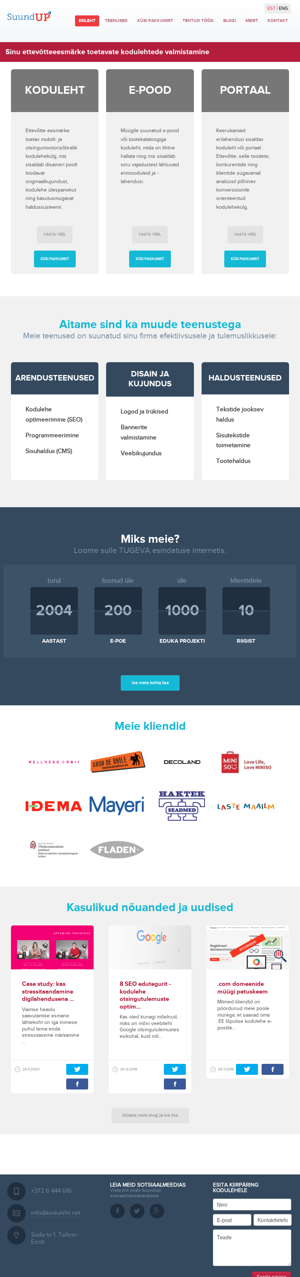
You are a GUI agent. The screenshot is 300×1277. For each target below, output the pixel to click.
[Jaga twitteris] (77, 1069)
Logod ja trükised (144, 411)
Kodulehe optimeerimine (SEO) (54, 414)
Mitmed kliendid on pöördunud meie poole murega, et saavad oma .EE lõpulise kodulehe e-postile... (244, 1015)
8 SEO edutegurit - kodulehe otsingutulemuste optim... (145, 995)
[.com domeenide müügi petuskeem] (247, 947)
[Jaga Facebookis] (77, 1084)
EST (272, 8)
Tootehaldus (233, 461)
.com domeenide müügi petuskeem (242, 987)
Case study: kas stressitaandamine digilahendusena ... (48, 991)
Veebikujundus (141, 453)
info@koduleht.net (55, 1213)
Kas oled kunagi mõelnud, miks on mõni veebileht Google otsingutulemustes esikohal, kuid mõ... (149, 1026)
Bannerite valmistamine (139, 432)
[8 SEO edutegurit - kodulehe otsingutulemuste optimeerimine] (150, 947)
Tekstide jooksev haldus (239, 414)
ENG (283, 8)
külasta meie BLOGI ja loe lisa (150, 1115)
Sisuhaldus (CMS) (49, 451)
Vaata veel (55, 234)
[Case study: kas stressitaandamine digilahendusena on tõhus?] (52, 947)
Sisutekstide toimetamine (233, 440)
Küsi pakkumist (55, 259)
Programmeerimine (52, 435)
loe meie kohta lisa (150, 682)
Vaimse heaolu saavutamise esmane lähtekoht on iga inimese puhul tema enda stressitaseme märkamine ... (50, 1026)
